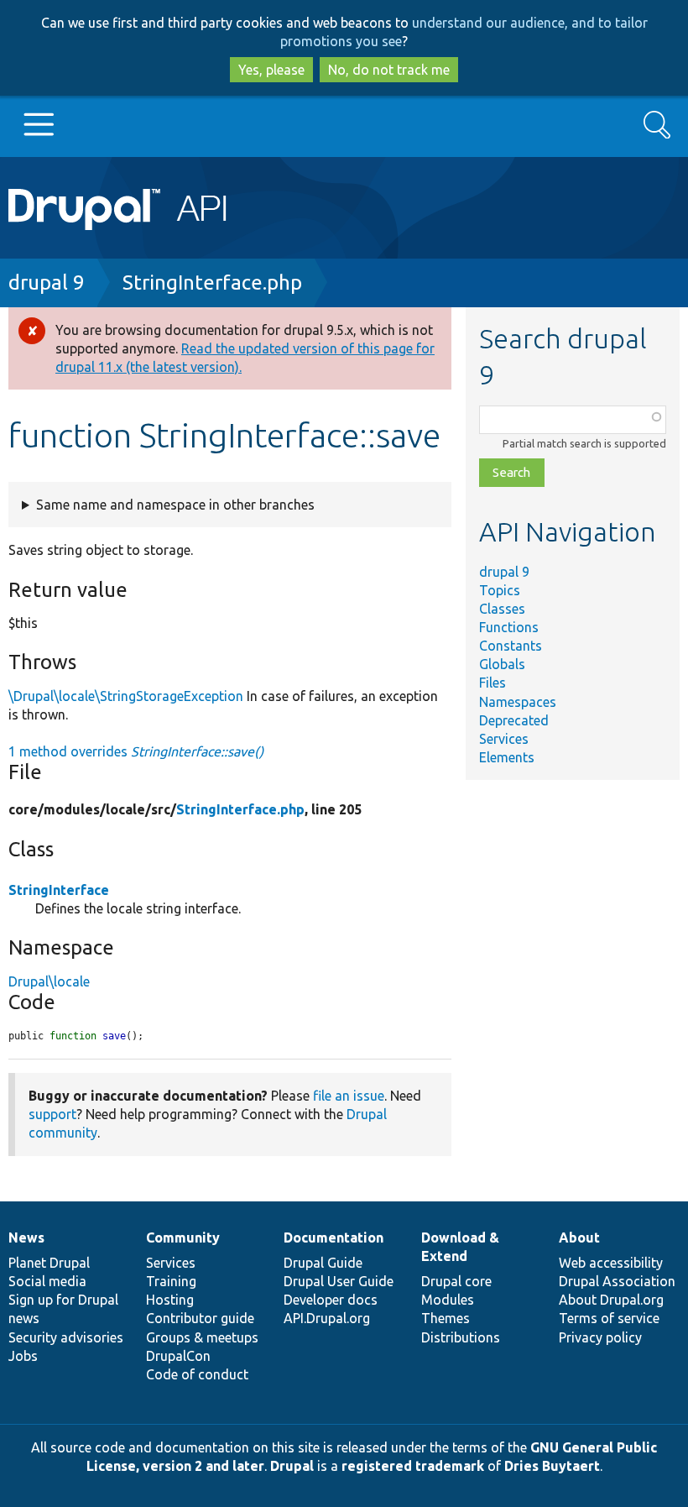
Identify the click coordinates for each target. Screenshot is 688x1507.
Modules (447, 1299)
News (26, 1237)
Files (492, 682)
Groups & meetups (202, 1337)
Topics (499, 590)
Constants (510, 645)
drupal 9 (46, 282)
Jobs (23, 1355)
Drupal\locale (49, 981)
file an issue (348, 1095)
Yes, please (271, 69)
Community (183, 1237)
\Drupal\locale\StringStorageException (125, 696)
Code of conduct (197, 1374)
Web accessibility (611, 1262)
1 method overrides (135, 751)
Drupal (292, 1465)
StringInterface (58, 889)
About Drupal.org (611, 1299)
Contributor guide (200, 1318)
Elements (506, 757)
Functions (509, 627)
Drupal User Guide (339, 1281)
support (52, 1114)
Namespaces (517, 701)
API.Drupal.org (327, 1318)
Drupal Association (617, 1281)
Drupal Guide (323, 1262)
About (579, 1237)
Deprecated (514, 720)
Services (504, 738)
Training (171, 1281)
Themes (445, 1318)
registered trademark (412, 1465)
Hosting (170, 1299)
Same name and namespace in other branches (175, 504)
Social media (47, 1281)
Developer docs (331, 1299)
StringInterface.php (212, 282)
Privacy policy (600, 1337)
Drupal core (456, 1281)
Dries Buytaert (552, 1465)
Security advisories (65, 1337)
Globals (502, 664)
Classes (502, 608)
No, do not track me (389, 69)
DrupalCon (178, 1355)
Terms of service (609, 1318)
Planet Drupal (49, 1262)
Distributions (460, 1337)
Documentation (333, 1237)
